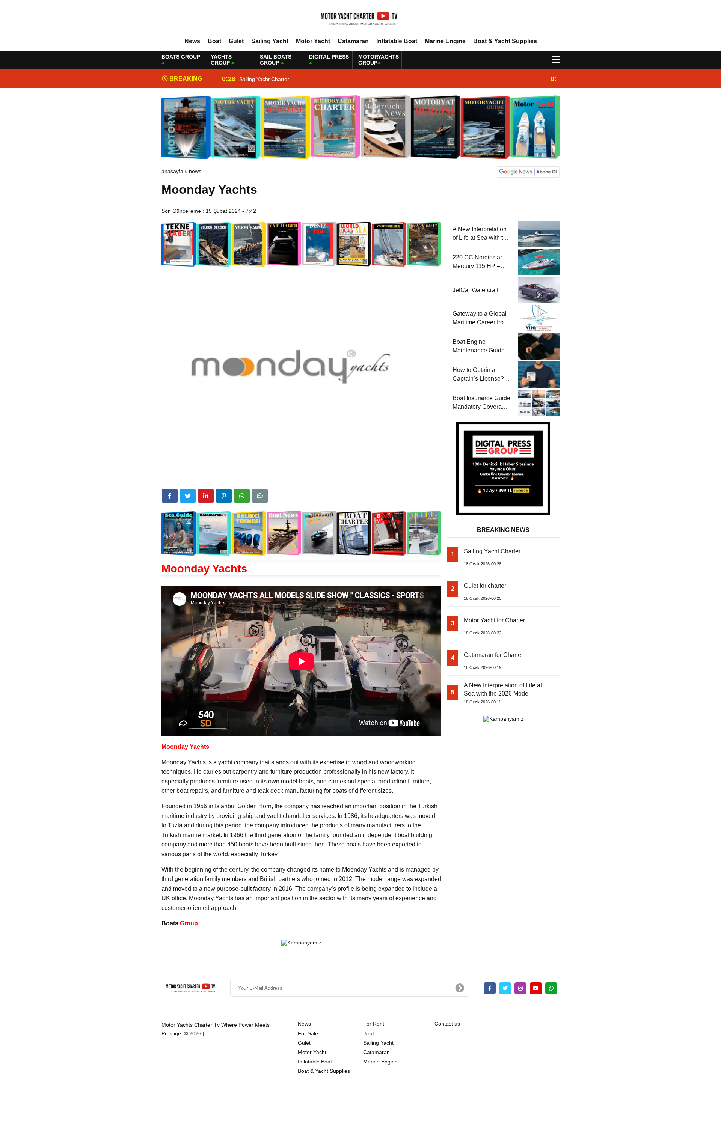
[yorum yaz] (260, 496)
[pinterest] (224, 496)
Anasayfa (172, 171)
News (192, 41)
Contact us (447, 1024)
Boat (214, 41)
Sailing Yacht (269, 41)
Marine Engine (445, 41)
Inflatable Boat (396, 41)
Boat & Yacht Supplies (505, 41)
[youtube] (536, 988)
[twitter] (187, 496)
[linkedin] (206, 496)
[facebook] (169, 496)
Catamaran (353, 41)
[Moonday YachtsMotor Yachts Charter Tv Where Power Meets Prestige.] (360, 18)
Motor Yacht (313, 41)
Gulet (236, 41)
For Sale (308, 1033)
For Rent (373, 1024)
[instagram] (520, 988)
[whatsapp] (551, 988)
